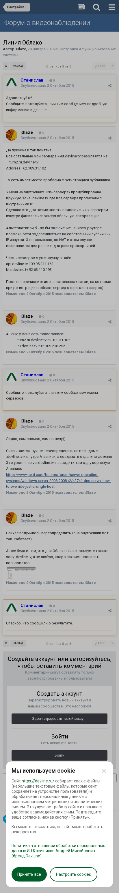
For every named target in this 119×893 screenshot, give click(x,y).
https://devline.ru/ (38, 781)
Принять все (29, 874)
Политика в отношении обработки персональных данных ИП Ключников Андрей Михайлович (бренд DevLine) (58, 850)
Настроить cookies (73, 874)
